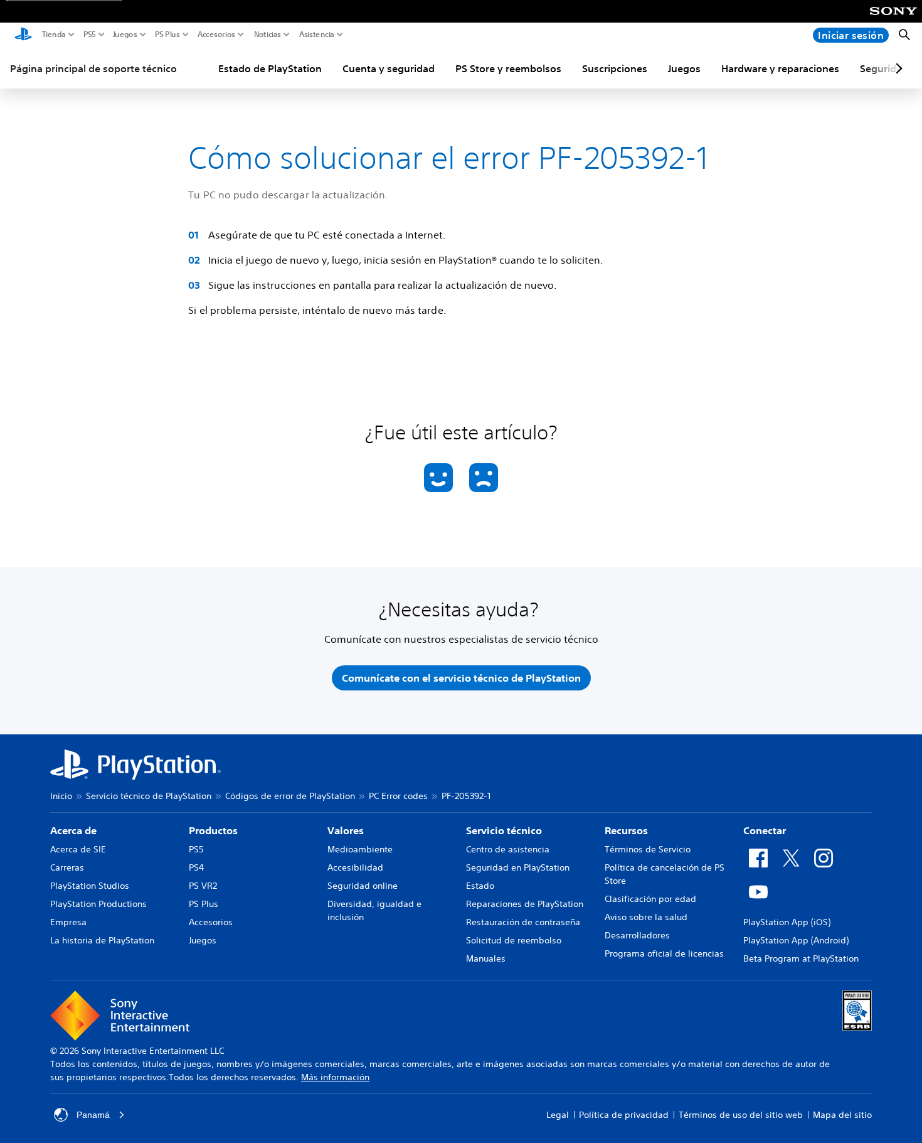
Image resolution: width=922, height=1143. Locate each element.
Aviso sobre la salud (646, 917)
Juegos (125, 35)
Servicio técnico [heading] (504, 830)
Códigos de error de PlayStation (290, 796)
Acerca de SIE (78, 849)
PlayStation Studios (89, 885)
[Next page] (897, 68)
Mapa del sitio (842, 1114)
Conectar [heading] (764, 830)
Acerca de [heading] (73, 830)
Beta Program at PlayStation (801, 958)
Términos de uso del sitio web (741, 1114)
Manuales (486, 958)
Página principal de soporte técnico (93, 68)
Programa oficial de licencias (664, 953)
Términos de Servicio (648, 849)
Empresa (68, 922)
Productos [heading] (213, 830)
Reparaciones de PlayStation (524, 904)
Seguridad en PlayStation (518, 867)
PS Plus (167, 35)
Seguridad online (362, 885)
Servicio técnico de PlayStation (148, 796)
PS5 (89, 35)
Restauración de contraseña (523, 922)
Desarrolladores (637, 935)
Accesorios (216, 35)
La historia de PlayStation (102, 940)
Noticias (267, 35)
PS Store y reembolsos (508, 68)
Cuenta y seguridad (388, 68)
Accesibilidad (355, 867)
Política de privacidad (624, 1114)
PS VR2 (203, 885)
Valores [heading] (345, 830)
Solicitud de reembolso (513, 940)
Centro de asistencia (507, 849)
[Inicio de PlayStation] (23, 35)
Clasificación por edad (650, 898)
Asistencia (316, 35)
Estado (480, 885)
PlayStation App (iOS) (786, 922)
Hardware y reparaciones (780, 68)
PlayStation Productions (98, 904)
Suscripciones (614, 68)
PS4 (196, 867)
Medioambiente (360, 849)
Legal (557, 1114)
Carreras (67, 867)
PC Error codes (398, 796)
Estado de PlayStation (270, 68)
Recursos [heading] (626, 830)
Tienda (54, 35)
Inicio (61, 796)
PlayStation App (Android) (796, 940)
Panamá (93, 1115)
